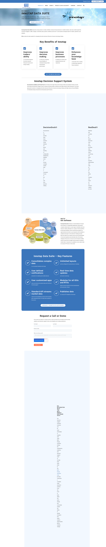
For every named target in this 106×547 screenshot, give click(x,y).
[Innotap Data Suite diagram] (39, 230)
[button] (84, 5)
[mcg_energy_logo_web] (27, 5)
